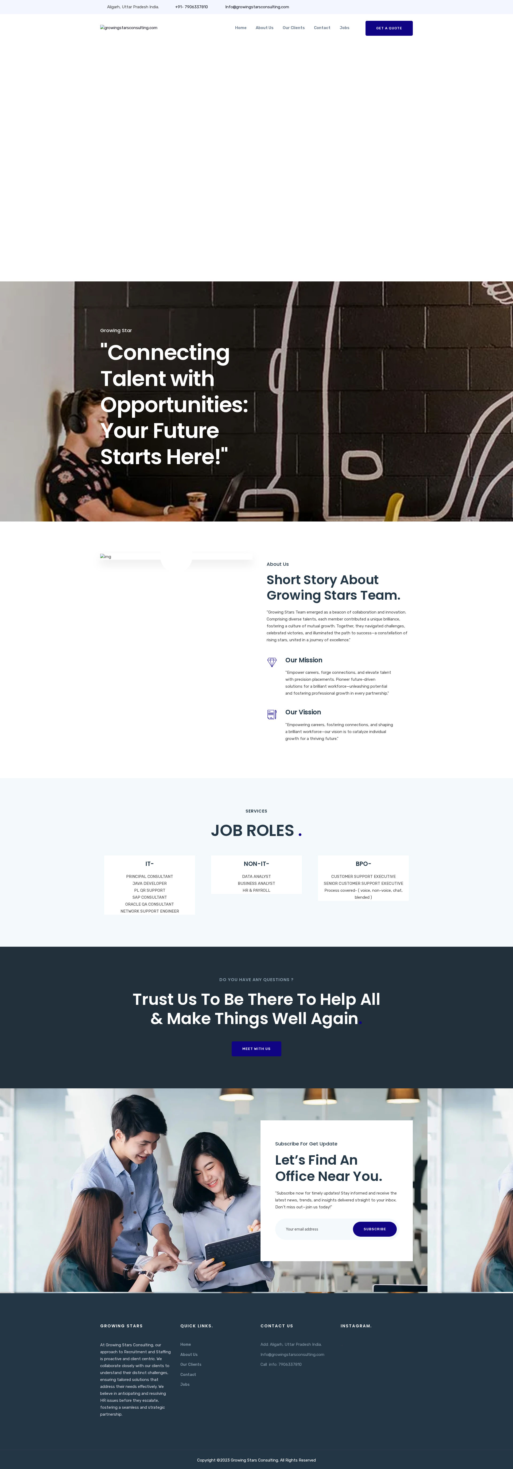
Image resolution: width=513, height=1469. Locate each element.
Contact (322, 27)
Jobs (344, 27)
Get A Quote (389, 28)
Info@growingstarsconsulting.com (256, 7)
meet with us (256, 1049)
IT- (149, 864)
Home (241, 27)
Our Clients (294, 27)
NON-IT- (256, 864)
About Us (265, 27)
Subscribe (375, 1229)
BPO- (363, 864)
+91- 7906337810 (191, 7)
